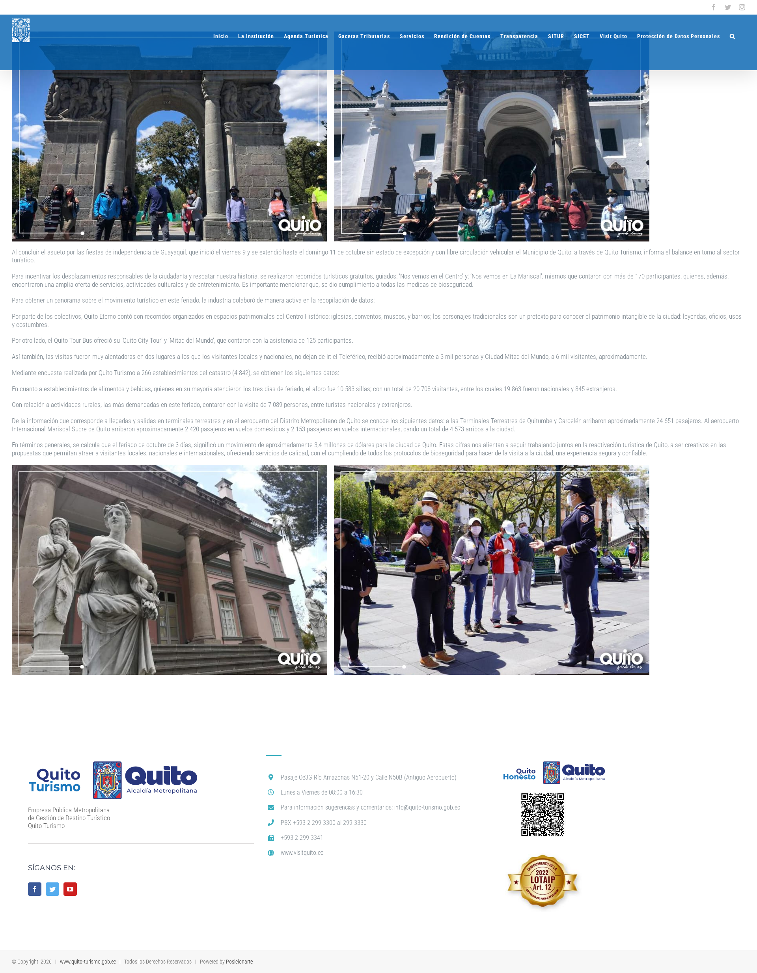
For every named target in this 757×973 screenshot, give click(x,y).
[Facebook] (34, 889)
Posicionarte (239, 961)
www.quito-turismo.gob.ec (88, 961)
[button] (732, 36)
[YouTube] (70, 889)
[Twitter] (52, 889)
